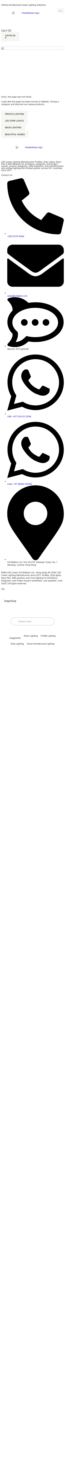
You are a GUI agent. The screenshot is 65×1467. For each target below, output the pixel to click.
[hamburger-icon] (60, 11)
